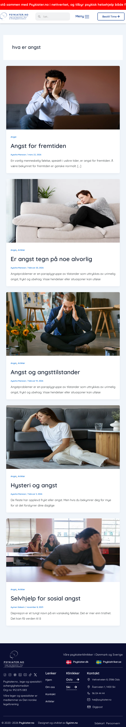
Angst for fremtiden (38, 145)
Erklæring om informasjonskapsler (24, 721)
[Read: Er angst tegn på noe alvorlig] (63, 210)
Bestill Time (109, 16)
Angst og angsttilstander (45, 372)
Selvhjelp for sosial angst (46, 598)
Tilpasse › (49, 712)
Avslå (21, 712)
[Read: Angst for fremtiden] (63, 97)
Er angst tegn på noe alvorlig (51, 259)
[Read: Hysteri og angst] (63, 437)
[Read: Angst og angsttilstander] (63, 323)
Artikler (21, 250)
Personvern (113, 723)
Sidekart (99, 723)
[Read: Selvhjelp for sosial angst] (63, 550)
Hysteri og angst (34, 485)
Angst (13, 137)
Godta (77, 712)
